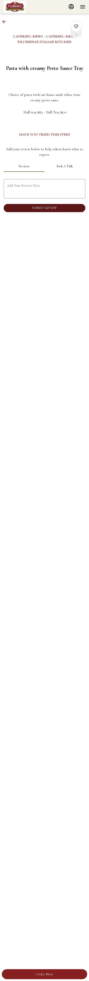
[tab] (24, 166)
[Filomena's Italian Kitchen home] (24, 7)
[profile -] (71, 6)
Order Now (44, 974)
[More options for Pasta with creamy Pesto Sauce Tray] (76, 26)
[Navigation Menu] (83, 7)
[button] (5, 21)
